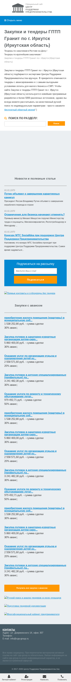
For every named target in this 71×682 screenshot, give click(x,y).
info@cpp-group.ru (19, 638)
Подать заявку (35, 189)
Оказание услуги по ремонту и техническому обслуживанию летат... (32, 395)
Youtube (17, 645)
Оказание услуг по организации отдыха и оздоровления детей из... (30, 357)
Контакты (9, 629)
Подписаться (35, 279)
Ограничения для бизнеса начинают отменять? (34, 214)
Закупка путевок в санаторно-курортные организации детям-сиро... (30, 338)
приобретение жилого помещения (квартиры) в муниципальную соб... (34, 319)
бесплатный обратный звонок (19, 109)
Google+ (11, 645)
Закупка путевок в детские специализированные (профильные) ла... (35, 376)
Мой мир (5, 645)
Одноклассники (29, 645)
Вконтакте (23, 645)
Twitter (35, 645)
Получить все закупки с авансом (31, 588)
